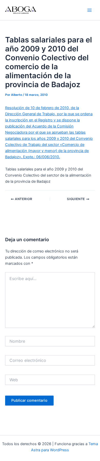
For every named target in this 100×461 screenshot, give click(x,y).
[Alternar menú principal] (89, 10)
